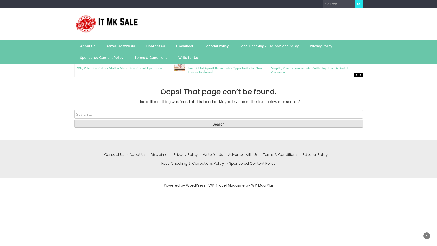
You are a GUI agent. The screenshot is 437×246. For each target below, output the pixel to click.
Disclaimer (184, 46)
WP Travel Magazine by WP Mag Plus (241, 185)
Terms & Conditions (151, 57)
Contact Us (155, 46)
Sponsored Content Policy (101, 57)
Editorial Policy (217, 46)
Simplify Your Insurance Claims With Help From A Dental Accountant (280, 70)
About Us (87, 46)
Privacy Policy (321, 46)
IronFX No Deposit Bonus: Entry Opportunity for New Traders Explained (196, 70)
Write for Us (188, 57)
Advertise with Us (121, 46)
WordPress (196, 185)
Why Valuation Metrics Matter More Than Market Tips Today (90, 68)
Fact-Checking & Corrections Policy (269, 46)
